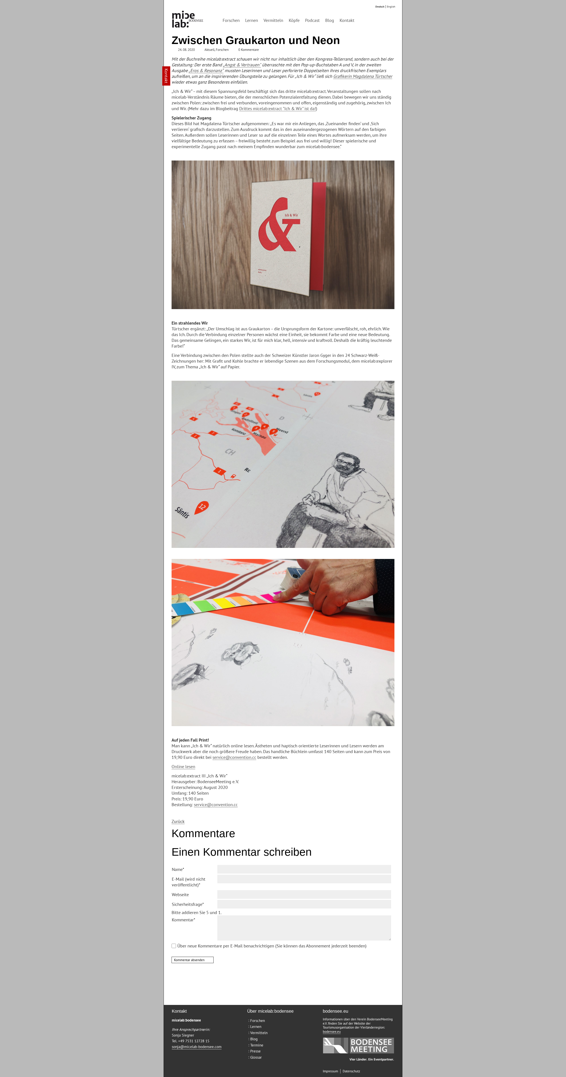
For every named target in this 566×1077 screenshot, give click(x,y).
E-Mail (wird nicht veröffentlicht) (188, 882)
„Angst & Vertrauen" (242, 65)
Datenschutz (351, 1071)
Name (178, 869)
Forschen (231, 20)
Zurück (178, 821)
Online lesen (183, 766)
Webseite (180, 894)
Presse (255, 1051)
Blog (329, 20)
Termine (256, 1045)
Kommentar (183, 920)
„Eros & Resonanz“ (206, 70)
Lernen (251, 20)
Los (368, 20)
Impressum (330, 1071)
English (391, 6)
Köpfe (294, 20)
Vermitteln (273, 20)
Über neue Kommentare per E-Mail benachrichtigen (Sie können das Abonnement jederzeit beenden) (272, 946)
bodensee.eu (332, 1031)
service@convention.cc (234, 757)
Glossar (256, 1057)
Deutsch (379, 6)
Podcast (312, 20)
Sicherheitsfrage (188, 904)
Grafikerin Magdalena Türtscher (362, 76)
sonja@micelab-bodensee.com (197, 1046)
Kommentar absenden (189, 960)
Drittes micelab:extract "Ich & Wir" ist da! (277, 108)
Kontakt (347, 20)
